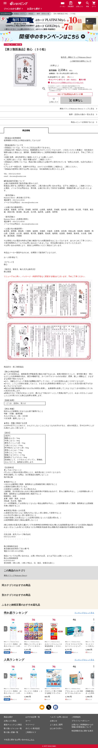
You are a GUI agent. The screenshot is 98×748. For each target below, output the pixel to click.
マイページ (29, 725)
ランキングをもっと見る (84, 613)
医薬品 (31, 14)
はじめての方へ (56, 728)
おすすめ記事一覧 (32, 717)
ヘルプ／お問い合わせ (59, 717)
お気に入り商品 (10, 721)
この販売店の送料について (80, 61)
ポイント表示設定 (32, 728)
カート (28, 721)
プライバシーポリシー (81, 721)
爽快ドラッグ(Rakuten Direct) (15, 575)
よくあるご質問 (56, 725)
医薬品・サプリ (19, 14)
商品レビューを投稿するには (82, 122)
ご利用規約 (76, 717)
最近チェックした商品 (13, 725)
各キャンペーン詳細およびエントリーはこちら (67, 82)
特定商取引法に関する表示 (82, 731)
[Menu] (5, 3)
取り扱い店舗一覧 (11, 732)
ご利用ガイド (30, 732)
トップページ (6, 14)
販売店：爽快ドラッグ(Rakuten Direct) (76, 57)
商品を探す (8, 717)
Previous (5, 629)
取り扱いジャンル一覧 (13, 728)
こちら (31, 740)
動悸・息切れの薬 (43, 14)
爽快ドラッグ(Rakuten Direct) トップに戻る (77, 109)
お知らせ (53, 721)
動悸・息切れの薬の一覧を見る (81, 114)
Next (92, 629)
